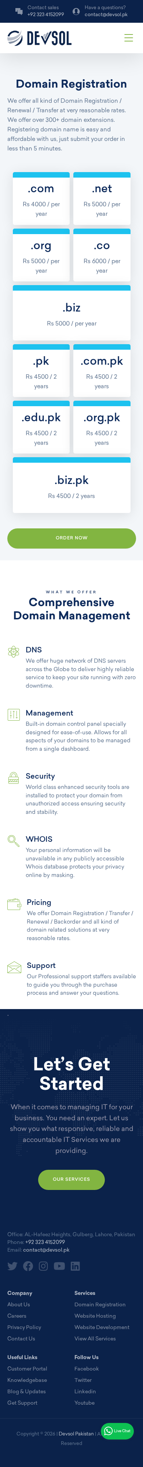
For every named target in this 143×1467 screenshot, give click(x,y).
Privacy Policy (24, 1328)
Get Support (22, 1403)
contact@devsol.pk (46, 1250)
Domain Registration (100, 1305)
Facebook (86, 1369)
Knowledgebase (27, 1380)
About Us (18, 1305)
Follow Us (86, 1358)
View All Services (95, 1339)
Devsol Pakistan (76, 1434)
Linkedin (85, 1392)
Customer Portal (27, 1369)
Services (84, 1293)
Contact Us (21, 1339)
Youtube (84, 1403)
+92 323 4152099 (45, 1242)
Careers (16, 1316)
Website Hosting (95, 1316)
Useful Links (22, 1358)
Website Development (101, 1328)
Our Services (71, 1179)
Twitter (83, 1380)
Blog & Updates (26, 1392)
